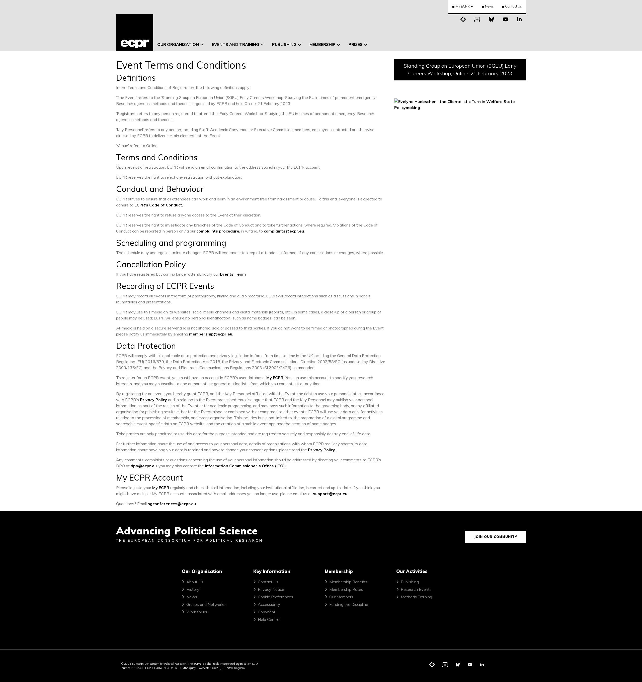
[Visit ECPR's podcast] (477, 18)
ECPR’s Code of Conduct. (158, 204)
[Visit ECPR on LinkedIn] (519, 18)
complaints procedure (217, 231)
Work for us (196, 611)
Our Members (341, 596)
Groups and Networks (205, 604)
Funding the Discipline (348, 604)
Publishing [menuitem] (284, 44)
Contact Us (513, 6)
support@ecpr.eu (330, 493)
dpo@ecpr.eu (144, 465)
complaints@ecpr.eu (284, 231)
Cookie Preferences (275, 596)
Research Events (416, 589)
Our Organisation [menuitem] (178, 44)
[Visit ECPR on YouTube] (505, 18)
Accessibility (269, 604)
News (489, 6)
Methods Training (416, 596)
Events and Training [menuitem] (235, 44)
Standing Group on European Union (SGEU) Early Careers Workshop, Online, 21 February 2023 (460, 69)
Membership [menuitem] (322, 44)
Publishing (410, 581)
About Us (194, 581)
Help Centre (268, 619)
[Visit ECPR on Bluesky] (491, 18)
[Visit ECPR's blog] (463, 18)
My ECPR (274, 377)
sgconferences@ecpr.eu (172, 503)
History (192, 589)
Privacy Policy (153, 399)
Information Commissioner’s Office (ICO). (245, 465)
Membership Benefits (348, 581)
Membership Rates (346, 589)
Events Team (233, 274)
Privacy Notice (271, 589)
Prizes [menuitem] (356, 44)
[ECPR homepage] (134, 32)
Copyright (266, 611)
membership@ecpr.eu (210, 333)
